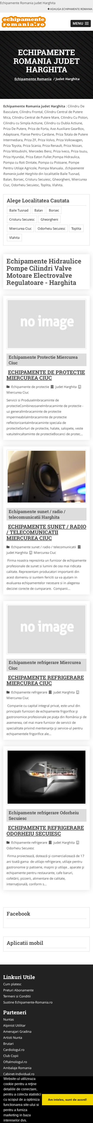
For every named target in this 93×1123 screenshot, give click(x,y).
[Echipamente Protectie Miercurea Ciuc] (46, 324)
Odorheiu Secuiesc (51, 228)
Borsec (54, 210)
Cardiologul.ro (13, 1050)
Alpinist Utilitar (14, 1025)
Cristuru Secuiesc (22, 219)
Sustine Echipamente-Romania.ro (28, 1002)
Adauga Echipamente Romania (71, 9)
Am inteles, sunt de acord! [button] (67, 1099)
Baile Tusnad (18, 210)
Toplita (76, 228)
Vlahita (14, 237)
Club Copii (10, 1056)
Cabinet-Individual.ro (18, 1074)
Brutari (8, 1043)
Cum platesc (12, 984)
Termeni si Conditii (17, 996)
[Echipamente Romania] (28, 21)
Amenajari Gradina (17, 1031)
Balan (38, 210)
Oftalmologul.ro (15, 1062)
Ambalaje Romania (17, 1068)
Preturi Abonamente (18, 990)
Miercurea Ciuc (20, 228)
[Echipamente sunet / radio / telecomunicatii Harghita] (46, 476)
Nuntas (8, 1019)
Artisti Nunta (12, 1037)
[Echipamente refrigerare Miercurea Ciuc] (46, 629)
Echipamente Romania (32, 79)
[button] (81, 23)
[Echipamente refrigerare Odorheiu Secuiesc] (46, 777)
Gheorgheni (49, 219)
